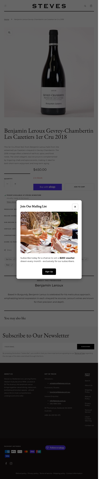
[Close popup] (75, 207)
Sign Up (49, 271)
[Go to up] (95, 476)
